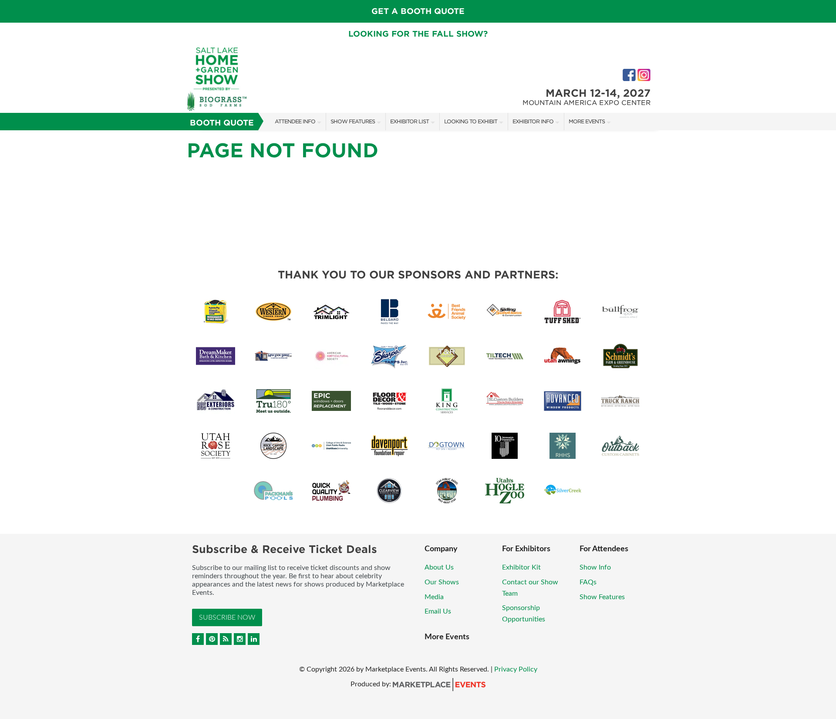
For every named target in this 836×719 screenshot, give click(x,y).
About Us (439, 567)
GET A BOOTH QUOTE (418, 11)
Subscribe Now (227, 617)
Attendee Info (295, 121)
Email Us (438, 611)
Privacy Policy (515, 669)
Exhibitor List (409, 121)
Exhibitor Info (532, 121)
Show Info (595, 567)
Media (434, 597)
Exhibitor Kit (521, 567)
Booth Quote (222, 122)
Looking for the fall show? (418, 33)
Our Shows (442, 582)
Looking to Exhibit (470, 121)
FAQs (588, 582)
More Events (587, 121)
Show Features (352, 121)
